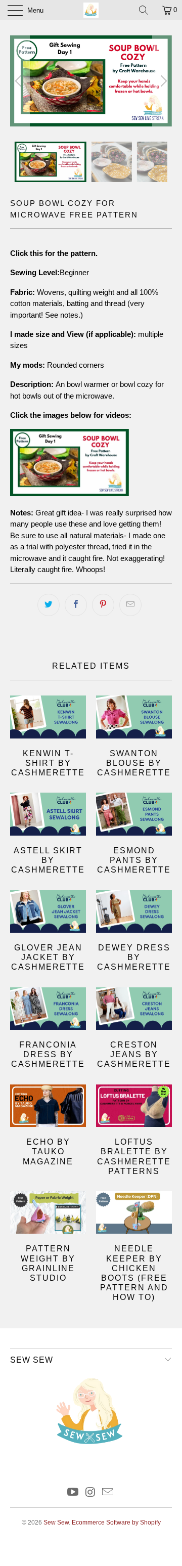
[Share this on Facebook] (76, 605)
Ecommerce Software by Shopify (116, 1522)
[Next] (162, 80)
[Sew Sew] (91, 10)
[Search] (147, 10)
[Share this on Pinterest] (103, 605)
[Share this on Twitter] (48, 605)
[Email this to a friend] (130, 605)
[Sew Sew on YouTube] (72, 1493)
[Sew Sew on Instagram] (90, 1493)
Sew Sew (56, 1522)
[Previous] (20, 80)
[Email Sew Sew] (108, 1493)
